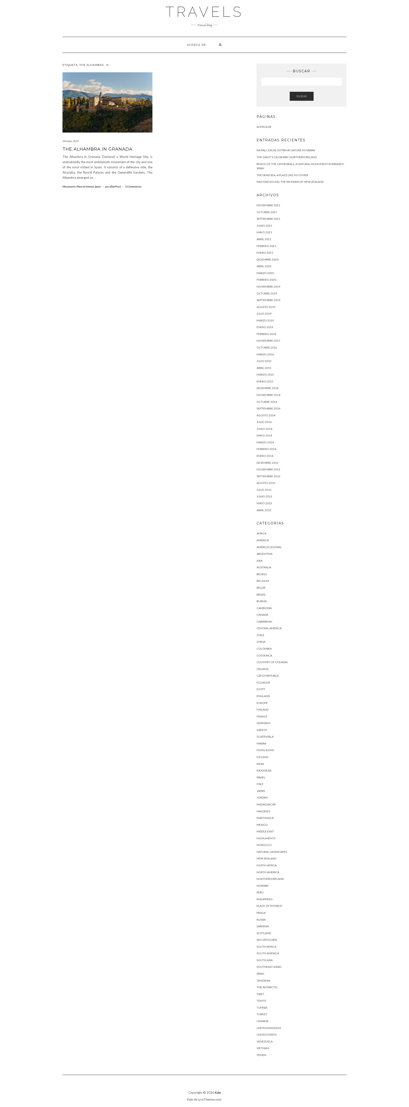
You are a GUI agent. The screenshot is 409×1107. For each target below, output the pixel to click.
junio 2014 (264, 429)
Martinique (265, 818)
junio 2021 (264, 225)
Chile (260, 635)
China (261, 641)
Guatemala (265, 736)
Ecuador (263, 682)
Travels (204, 12)
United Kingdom (269, 1028)
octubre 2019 (267, 293)
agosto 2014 (266, 415)
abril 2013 (264, 510)
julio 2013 (264, 489)
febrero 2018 (266, 334)
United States (266, 1034)
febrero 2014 (266, 449)
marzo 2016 (265, 354)
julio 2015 (264, 361)
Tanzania (263, 980)
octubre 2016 (267, 347)
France (262, 716)
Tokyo (261, 1000)
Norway (263, 885)
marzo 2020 (265, 273)
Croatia (262, 669)
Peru (260, 892)
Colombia (264, 648)
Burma (262, 601)
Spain (98, 186)
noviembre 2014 (268, 395)
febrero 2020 (266, 279)
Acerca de (196, 44)
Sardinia (263, 926)
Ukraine (263, 1021)
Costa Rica (264, 655)
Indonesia (264, 770)
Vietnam (263, 1048)
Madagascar (266, 804)
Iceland (262, 757)
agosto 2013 (266, 483)
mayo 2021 (264, 232)
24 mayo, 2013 (70, 140)
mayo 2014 (264, 435)
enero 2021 (265, 252)
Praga (261, 912)
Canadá (262, 614)
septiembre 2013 (268, 476)
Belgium (263, 581)
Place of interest (85, 186)
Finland (262, 709)
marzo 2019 (265, 320)
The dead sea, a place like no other (282, 175)
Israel (261, 777)
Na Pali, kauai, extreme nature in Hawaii (286, 150)
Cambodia (264, 608)
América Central (269, 547)
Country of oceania (272, 662)
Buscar (302, 96)
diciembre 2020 (267, 259)
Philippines (264, 899)
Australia (264, 567)
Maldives (263, 811)
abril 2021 (264, 239)
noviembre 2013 (268, 469)
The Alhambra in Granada (97, 149)
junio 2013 (264, 496)
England (263, 696)
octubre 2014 (267, 402)
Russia (261, 919)
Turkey (262, 1014)
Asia (259, 560)
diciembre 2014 (267, 388)
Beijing (262, 574)
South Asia (265, 960)
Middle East (265, 831)
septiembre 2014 (268, 408)
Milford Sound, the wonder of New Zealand (290, 182)
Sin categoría (267, 940)
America (263, 540)
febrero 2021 (266, 246)
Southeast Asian (269, 967)
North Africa (267, 865)
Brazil (261, 594)
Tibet (260, 994)
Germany (263, 723)
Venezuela (265, 1041)
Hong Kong (265, 750)
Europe (262, 703)
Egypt (261, 689)
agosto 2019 (266, 307)
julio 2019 (264, 313)
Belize (261, 587)
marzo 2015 (265, 374)
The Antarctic (267, 987)
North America (268, 872)
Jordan (262, 797)
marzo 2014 (265, 442)
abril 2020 (264, 266)
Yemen (261, 1055)
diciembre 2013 (267, 462)
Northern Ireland (270, 879)
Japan (261, 791)
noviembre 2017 (268, 340)
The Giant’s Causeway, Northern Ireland (287, 157)
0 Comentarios (133, 186)
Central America (269, 628)
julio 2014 (264, 422)
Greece (262, 730)
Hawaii (261, 743)
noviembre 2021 (268, 205)
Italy (260, 784)
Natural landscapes (272, 852)
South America (268, 953)
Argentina (264, 554)
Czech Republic (268, 675)
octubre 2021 (267, 212)
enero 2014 (265, 456)
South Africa (266, 946)
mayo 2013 (264, 503)
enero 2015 (265, 381)
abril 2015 (264, 368)
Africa (261, 533)
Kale (218, 1092)
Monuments (69, 186)
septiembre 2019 (268, 300)
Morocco (264, 845)
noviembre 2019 (268, 286)
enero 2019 (265, 327)
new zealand (266, 858)
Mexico (262, 825)
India (260, 764)
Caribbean (264, 621)
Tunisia (262, 1007)
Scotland (264, 933)
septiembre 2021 (268, 218)
